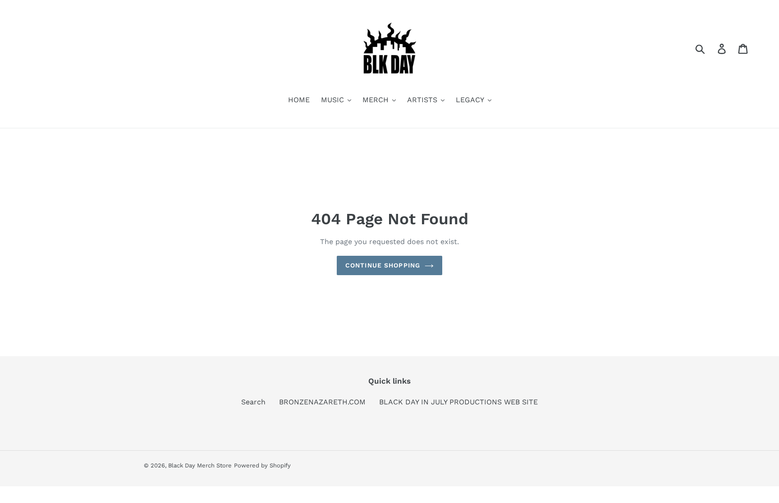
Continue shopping (382, 265)
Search (253, 402)
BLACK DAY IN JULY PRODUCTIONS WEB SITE (458, 402)
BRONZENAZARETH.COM (322, 402)
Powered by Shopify (262, 465)
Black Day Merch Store (200, 465)
